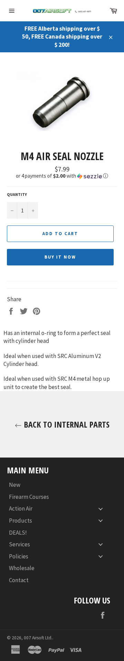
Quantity (17, 194)
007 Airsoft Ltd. (38, 638)
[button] (62, 175)
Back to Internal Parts (66, 424)
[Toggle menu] (100, 508)
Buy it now (60, 257)
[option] (62, 101)
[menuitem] (58, 485)
